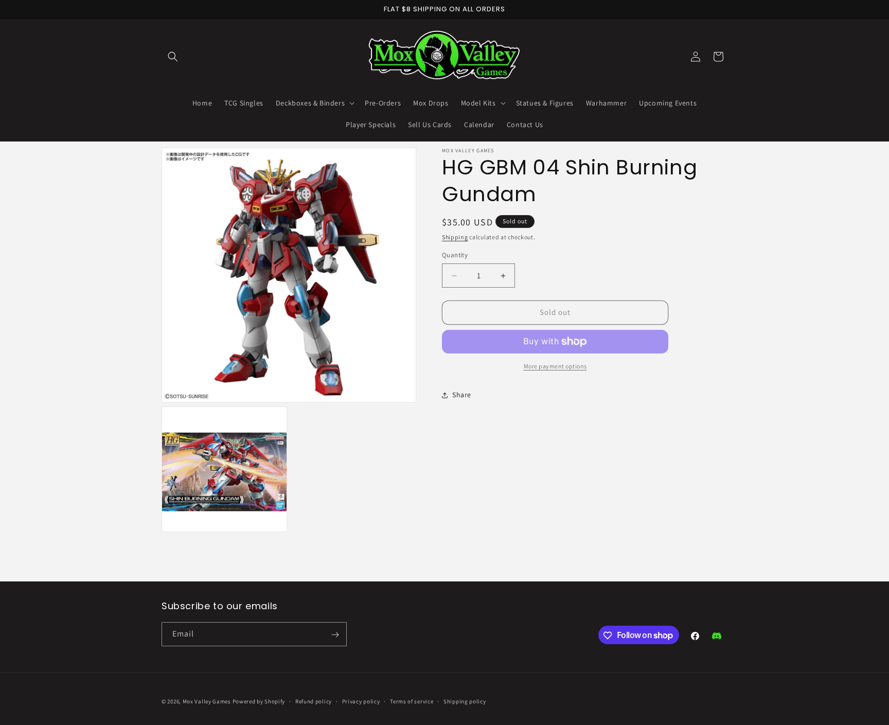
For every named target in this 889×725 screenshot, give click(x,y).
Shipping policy (464, 700)
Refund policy (313, 700)
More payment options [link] (555, 366)
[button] (173, 56)
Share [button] (461, 395)
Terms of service (411, 700)
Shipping (455, 237)
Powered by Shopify (259, 701)
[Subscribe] (335, 635)
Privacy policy (361, 700)
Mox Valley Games (207, 701)
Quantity (455, 255)
